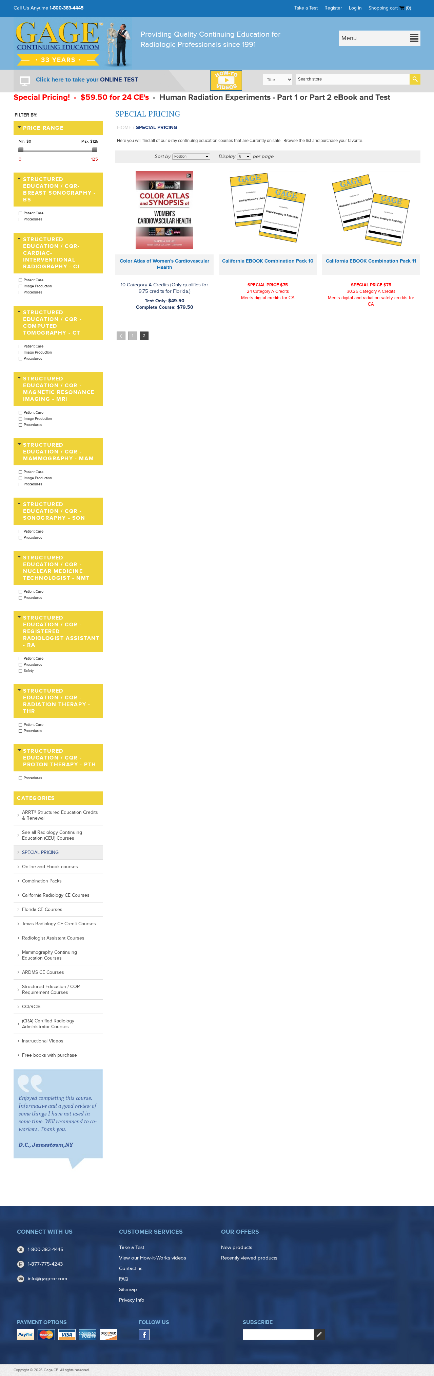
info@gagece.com (47, 1278)
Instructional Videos (42, 1041)
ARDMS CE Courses (43, 972)
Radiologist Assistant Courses (53, 938)
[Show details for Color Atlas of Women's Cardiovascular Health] (164, 210)
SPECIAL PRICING (40, 852)
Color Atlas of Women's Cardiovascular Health (164, 264)
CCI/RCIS (31, 1006)
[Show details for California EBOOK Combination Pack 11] (371, 210)
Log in (355, 8)
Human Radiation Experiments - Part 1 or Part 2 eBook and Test (275, 97)
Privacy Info (131, 1300)
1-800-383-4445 (67, 8)
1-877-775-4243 (45, 1264)
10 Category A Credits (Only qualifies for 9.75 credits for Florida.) (164, 288)
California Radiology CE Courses (56, 895)
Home (124, 127)
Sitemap (128, 1289)
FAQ (123, 1279)
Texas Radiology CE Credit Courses (59, 924)
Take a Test (306, 8)
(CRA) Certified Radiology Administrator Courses (48, 1024)
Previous (121, 336)
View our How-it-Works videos (152, 1258)
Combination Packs (42, 881)
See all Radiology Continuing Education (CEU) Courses (52, 835)
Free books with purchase (49, 1055)
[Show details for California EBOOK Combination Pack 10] (268, 210)
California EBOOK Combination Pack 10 (267, 261)
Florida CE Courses (42, 909)
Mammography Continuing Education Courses (49, 955)
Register (333, 8)
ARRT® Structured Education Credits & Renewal (60, 815)
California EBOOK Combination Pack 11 (371, 261)
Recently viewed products (249, 1258)
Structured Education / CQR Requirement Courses (51, 989)
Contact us (130, 1268)
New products (236, 1247)
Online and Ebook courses (50, 867)
